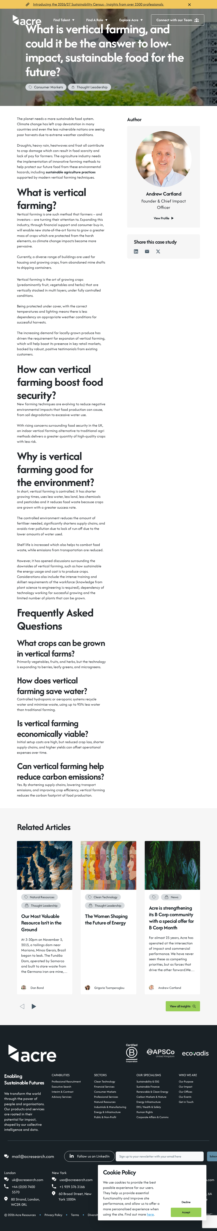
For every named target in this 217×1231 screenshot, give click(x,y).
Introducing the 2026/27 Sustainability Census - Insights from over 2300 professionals (98, 4)
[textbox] (160, 1156)
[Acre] (27, 20)
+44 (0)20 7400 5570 (23, 1189)
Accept (186, 1212)
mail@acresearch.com (33, 1156)
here (150, 1214)
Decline (186, 1202)
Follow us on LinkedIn (93, 1156)
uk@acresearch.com (27, 1179)
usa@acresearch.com (76, 1179)
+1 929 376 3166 (72, 1186)
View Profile (161, 218)
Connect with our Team (174, 19)
